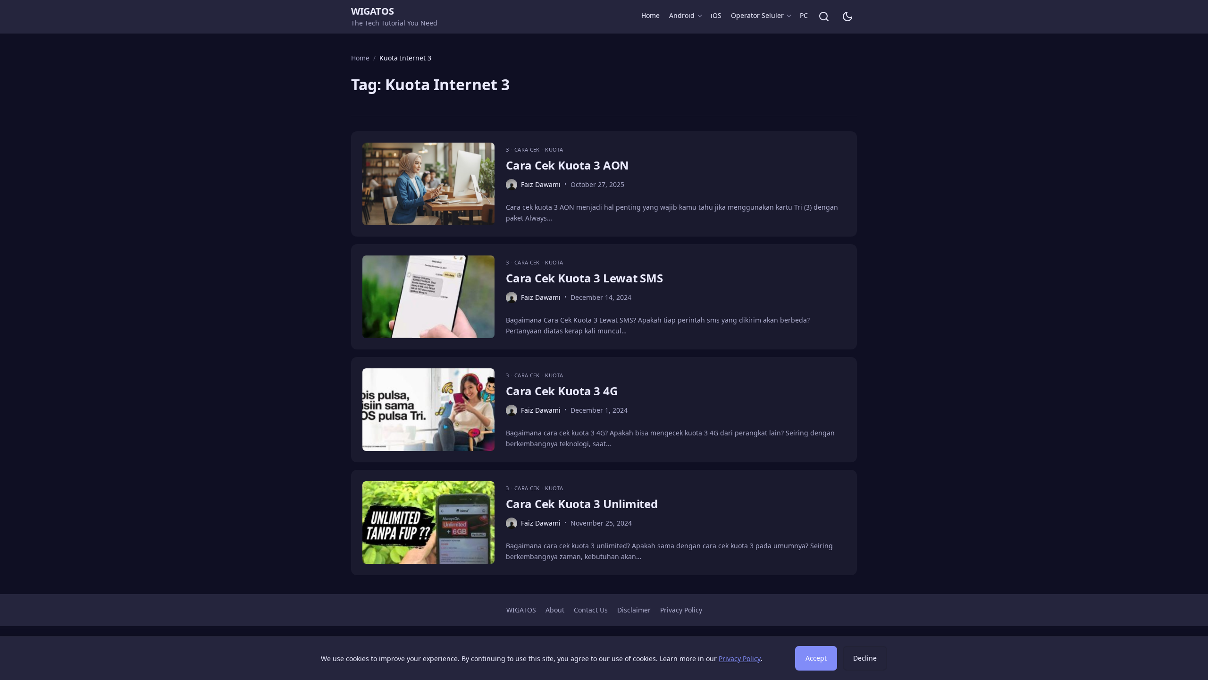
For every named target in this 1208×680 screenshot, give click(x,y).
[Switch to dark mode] (847, 16)
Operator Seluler (757, 15)
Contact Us (591, 609)
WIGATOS (372, 11)
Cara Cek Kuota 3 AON (567, 165)
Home (650, 15)
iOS (716, 15)
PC (804, 15)
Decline (865, 658)
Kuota (554, 149)
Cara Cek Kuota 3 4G (561, 391)
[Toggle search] (823, 16)
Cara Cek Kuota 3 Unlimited (582, 503)
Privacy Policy (681, 609)
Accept (816, 658)
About (554, 609)
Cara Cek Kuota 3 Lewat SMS (584, 278)
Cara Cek (527, 149)
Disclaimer (634, 609)
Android (682, 15)
